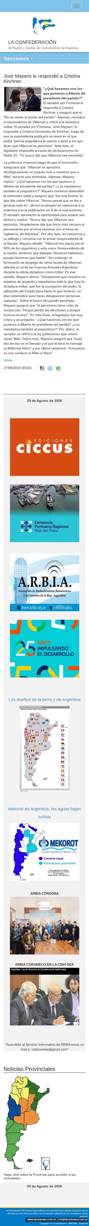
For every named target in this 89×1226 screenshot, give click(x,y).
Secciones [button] (17, 58)
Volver (8, 360)
